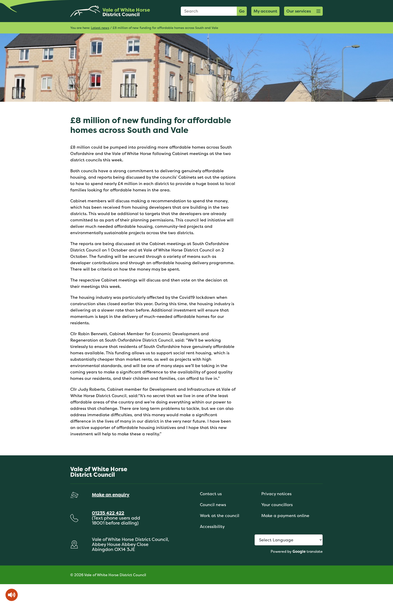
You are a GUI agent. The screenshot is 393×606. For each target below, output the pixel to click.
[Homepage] (110, 11)
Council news (213, 504)
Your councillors (277, 504)
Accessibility (212, 526)
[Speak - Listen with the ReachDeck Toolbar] (11, 595)
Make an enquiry (110, 495)
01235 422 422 (108, 513)
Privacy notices (276, 494)
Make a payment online (285, 515)
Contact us (211, 494)
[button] (303, 11)
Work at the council (219, 515)
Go (241, 11)
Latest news (100, 27)
